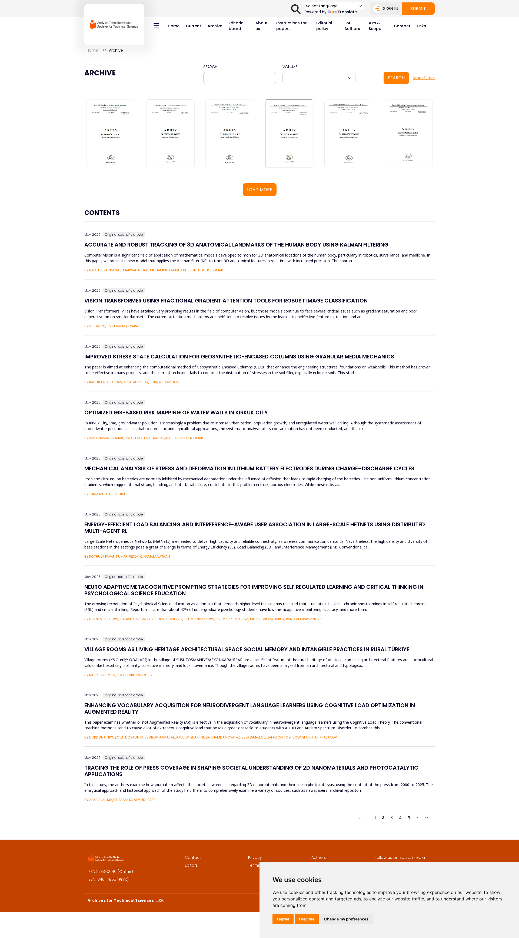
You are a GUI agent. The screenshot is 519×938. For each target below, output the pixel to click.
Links (421, 26)
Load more (259, 190)
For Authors (352, 25)
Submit (418, 8)
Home (173, 26)
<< (358, 817)
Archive (215, 26)
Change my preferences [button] (346, 919)
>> (426, 817)
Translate (347, 12)
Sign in (390, 8)
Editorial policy (324, 25)
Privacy (255, 857)
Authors (318, 857)
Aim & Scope (375, 25)
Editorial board (237, 25)
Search (210, 66)
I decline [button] (306, 919)
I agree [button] (283, 919)
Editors (191, 865)
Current (193, 26)
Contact (402, 26)
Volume (289, 66)
